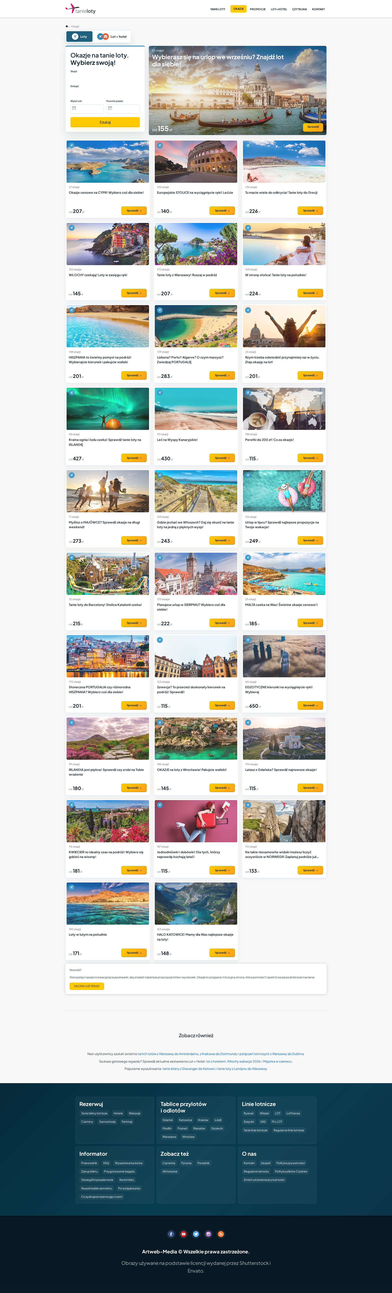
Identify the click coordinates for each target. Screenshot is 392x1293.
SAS (263, 1121)
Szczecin (217, 1128)
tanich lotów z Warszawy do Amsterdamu (168, 1054)
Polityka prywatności (290, 1163)
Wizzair (264, 1113)
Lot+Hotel (279, 9)
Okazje (238, 8)
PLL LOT (277, 1121)
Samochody (107, 1121)
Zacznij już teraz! (87, 986)
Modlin (167, 1128)
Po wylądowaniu (129, 1188)
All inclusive (170, 1171)
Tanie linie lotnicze (255, 1130)
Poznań (182, 1128)
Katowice (185, 1120)
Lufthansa (293, 1113)
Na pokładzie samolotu (96, 1188)
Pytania (186, 1163)
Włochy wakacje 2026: (244, 1061)
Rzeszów (199, 1128)
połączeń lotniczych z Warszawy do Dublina (271, 1054)
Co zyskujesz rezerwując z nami (101, 1196)
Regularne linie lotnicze (289, 1130)
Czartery (87, 1121)
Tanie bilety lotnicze (94, 1113)
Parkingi (127, 1121)
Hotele (118, 1113)
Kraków (203, 1120)
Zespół (266, 1163)
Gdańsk (168, 1120)
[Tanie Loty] (80, 9)
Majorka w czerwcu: (277, 1061)
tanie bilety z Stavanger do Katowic (189, 1068)
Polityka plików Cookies (291, 1171)
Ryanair (249, 1113)
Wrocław (188, 1136)
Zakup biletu (89, 1171)
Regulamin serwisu (256, 1171)
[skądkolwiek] (81, 78)
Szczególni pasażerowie (97, 1179)
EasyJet (249, 1121)
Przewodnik (89, 1163)
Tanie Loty (217, 9)
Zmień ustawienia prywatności (264, 1179)
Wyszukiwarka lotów (129, 1163)
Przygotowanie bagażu (119, 1171)
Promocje (258, 9)
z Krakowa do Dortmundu (218, 1054)
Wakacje (134, 1113)
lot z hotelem (216, 1061)
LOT (277, 1113)
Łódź (218, 1120)
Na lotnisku (126, 1179)
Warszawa (169, 1136)
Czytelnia (299, 9)
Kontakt (318, 9)
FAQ (106, 1163)
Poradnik (203, 1163)
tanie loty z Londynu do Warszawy (242, 1068)
